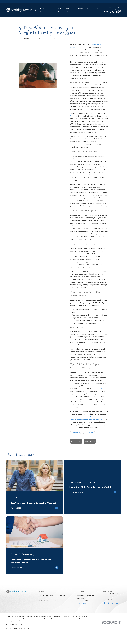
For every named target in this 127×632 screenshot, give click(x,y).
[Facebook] (104, 603)
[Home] (21, 10)
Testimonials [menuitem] (80, 10)
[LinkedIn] (117, 603)
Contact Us (54, 600)
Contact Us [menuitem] (95, 10)
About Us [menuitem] (49, 10)
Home (41, 595)
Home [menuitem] (42, 10)
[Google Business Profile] (108, 603)
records (103, 388)
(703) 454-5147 (112, 12)
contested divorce (98, 44)
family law (74, 116)
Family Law (88, 432)
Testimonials (43, 600)
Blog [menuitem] (88, 10)
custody (73, 47)
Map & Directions (83, 603)
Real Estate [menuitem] (68, 10)
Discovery (76, 432)
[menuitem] (9, 628)
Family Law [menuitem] (58, 10)
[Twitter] (113, 603)
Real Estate (60, 595)
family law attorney (77, 198)
